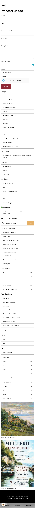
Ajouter (5, 86)
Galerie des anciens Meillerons (11, 96)
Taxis (4, 187)
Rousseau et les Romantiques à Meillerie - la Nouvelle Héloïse (17, 156)
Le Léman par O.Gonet (9, 321)
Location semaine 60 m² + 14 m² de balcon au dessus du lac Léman (17, 212)
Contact (17, 386)
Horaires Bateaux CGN (9, 195)
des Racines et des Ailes (9, 232)
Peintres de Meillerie (8, 127)
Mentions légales (7, 352)
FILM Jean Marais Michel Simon (11, 240)
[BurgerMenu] (3, 5)
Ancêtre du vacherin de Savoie (11, 146)
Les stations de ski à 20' (9, 302)
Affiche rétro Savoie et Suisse (11, 325)
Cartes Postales (17, 285)
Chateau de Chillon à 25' (9, 314)
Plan (4, 343)
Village (17, 362)
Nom (2, 16)
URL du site (4, 38)
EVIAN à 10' (6, 298)
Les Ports (5, 119)
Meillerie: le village (7, 236)
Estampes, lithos (17, 277)
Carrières (5, 123)
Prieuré (17, 281)
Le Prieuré (5, 170)
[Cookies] (3, 504)
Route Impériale (7, 166)
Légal (17, 394)
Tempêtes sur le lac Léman (10, 248)
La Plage (5, 111)
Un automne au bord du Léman (11, 317)
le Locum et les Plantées (9, 107)
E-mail (2, 23)
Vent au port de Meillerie (9, 244)
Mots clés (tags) (5, 61)
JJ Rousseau (6, 174)
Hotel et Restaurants (8, 183)
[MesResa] (28, 506)
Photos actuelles (17, 273)
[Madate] (17, 506)
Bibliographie (6, 263)
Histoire (17, 370)
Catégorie (3, 69)
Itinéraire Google (7, 203)
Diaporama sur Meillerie (9, 252)
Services (17, 374)
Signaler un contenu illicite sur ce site (17, 498)
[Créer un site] (6, 506)
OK (31, 223)
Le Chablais (6, 306)
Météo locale (6, 199)
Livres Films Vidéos (17, 378)
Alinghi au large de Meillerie (10, 260)
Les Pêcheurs (6, 131)
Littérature (17, 366)
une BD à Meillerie (8, 256)
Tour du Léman (17, 382)
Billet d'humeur (17, 398)
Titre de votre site (6, 31)
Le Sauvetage (6, 135)
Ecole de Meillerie (7, 142)
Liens (4, 339)
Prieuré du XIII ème (8, 104)
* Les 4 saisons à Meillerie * (10, 139)
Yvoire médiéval (7, 310)
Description (4, 46)
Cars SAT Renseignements (10, 191)
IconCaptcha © (25, 82)
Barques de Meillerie (8, 100)
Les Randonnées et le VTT (10, 115)
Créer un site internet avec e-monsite (17, 496)
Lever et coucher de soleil (17, 289)
